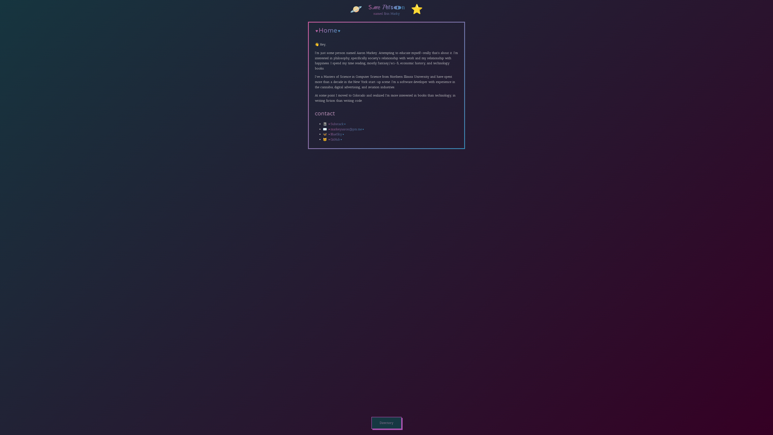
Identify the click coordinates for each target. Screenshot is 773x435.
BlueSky (336, 134)
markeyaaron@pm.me (346, 129)
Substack (337, 124)
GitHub (335, 139)
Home (328, 30)
